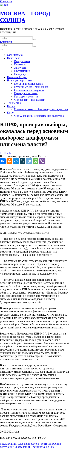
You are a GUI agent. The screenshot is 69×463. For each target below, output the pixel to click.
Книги (11, 106)
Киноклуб (20, 64)
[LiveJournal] (22, 161)
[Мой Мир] (16, 161)
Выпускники (22, 61)
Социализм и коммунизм (29, 90)
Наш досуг (20, 74)
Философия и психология (29, 99)
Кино (10, 112)
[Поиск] (34, 39)
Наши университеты (19, 80)
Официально (15, 54)
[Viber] (42, 161)
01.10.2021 (6, 153)
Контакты (6, 1)
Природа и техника (26, 93)
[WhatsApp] (35, 161)
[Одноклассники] (9, 161)
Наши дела (13, 58)
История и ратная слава (28, 83)
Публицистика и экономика (31, 86)
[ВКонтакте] (3, 161)
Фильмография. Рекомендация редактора (39, 115)
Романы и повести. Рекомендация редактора (41, 109)
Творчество (14, 102)
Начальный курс (17, 77)
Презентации (22, 70)
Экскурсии (20, 67)
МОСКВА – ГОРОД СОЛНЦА (25, 16)
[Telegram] (29, 161)
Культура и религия (26, 96)
